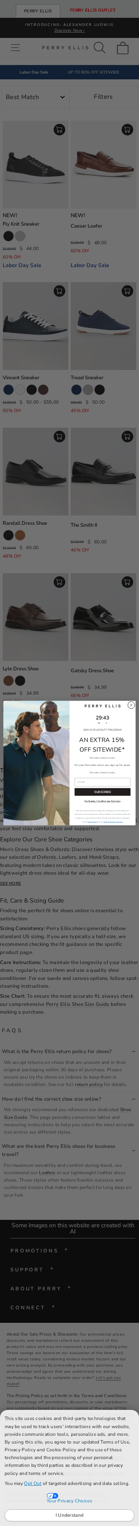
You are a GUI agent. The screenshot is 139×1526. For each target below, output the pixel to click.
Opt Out (32, 1483)
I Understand (70, 1515)
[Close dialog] (131, 705)
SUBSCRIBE (102, 792)
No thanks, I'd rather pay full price (102, 801)
